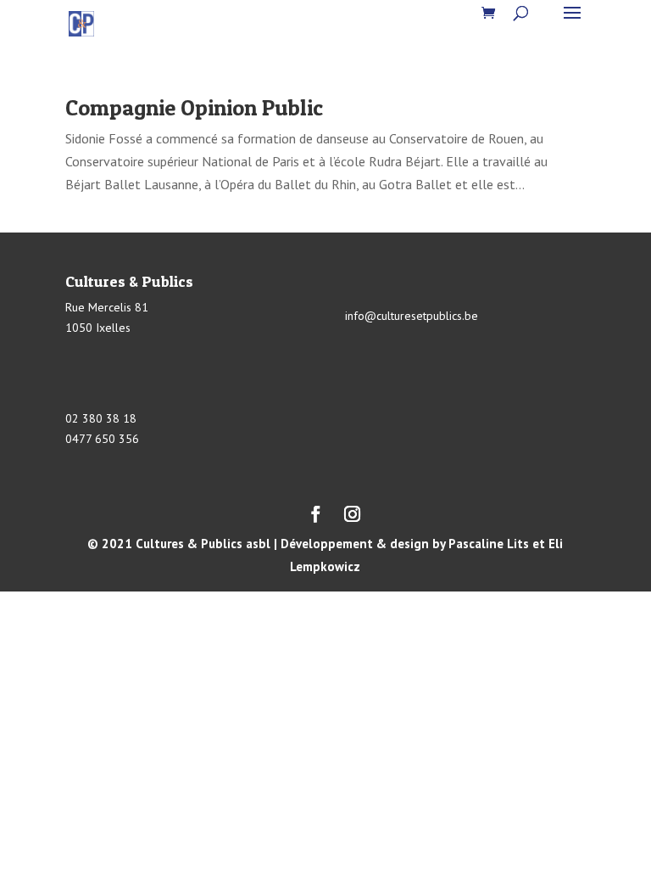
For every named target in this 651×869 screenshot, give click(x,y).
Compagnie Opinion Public (194, 107)
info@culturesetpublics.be (411, 315)
